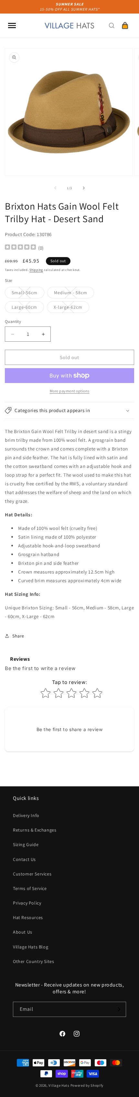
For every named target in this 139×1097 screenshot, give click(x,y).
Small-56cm (28, 293)
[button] (12, 25)
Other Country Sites (33, 961)
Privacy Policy (27, 903)
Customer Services (32, 874)
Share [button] (18, 636)
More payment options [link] (70, 390)
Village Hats (58, 1085)
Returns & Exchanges (34, 830)
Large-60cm (28, 308)
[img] (20, 247)
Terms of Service (30, 888)
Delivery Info (26, 815)
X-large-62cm (71, 308)
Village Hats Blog (30, 947)
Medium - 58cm (74, 293)
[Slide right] (84, 188)
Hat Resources (28, 917)
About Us (22, 932)
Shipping (36, 270)
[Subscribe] (119, 1009)
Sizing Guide (25, 844)
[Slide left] (55, 188)
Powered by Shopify (87, 1085)
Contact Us (24, 859)
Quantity (13, 321)
